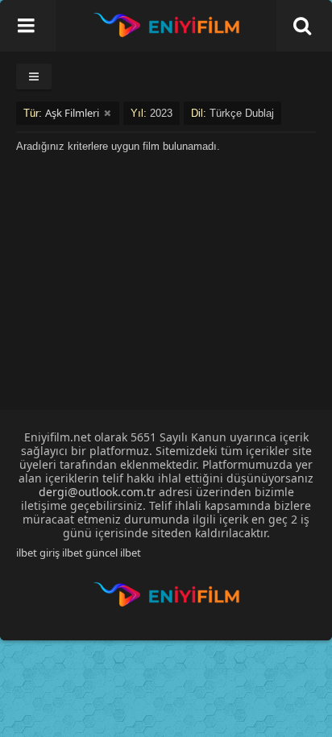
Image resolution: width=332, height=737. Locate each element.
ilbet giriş (38, 552)
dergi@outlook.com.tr (97, 491)
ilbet (130, 552)
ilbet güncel (90, 552)
